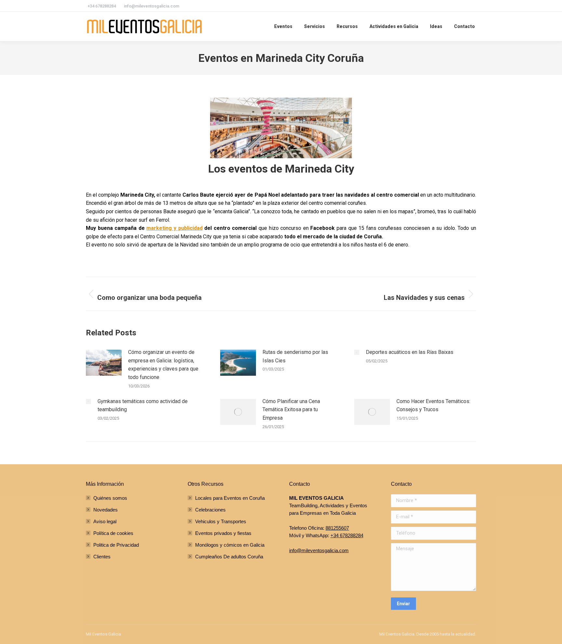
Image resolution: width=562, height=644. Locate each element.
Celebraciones (210, 509)
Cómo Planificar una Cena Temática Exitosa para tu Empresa (291, 409)
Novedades (105, 509)
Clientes (102, 556)
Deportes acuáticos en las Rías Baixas (409, 352)
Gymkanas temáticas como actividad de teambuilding (143, 405)
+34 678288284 (346, 535)
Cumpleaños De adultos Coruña (229, 556)
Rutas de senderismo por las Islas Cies (295, 356)
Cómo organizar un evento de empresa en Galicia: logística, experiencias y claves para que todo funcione (163, 364)
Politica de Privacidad (116, 545)
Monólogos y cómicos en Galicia (229, 545)
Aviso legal (104, 521)
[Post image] (104, 363)
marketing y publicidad (174, 228)
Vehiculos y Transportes (220, 521)
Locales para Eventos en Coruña (230, 498)
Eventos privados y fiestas (223, 533)
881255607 (337, 528)
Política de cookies (113, 533)
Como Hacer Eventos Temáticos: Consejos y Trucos (433, 405)
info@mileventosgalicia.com (319, 550)
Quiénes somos (110, 498)
